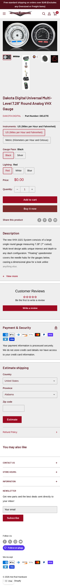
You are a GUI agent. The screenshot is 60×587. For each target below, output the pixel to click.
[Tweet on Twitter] (50, 220)
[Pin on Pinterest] (45, 220)
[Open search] (43, 13)
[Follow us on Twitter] (10, 542)
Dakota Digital (12, 116)
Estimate (12, 419)
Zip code (7, 401)
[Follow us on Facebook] (5, 542)
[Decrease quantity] (17, 189)
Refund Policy (10, 432)
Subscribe (13, 518)
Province (7, 388)
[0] (55, 13)
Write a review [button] (30, 308)
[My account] (49, 13)
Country (7, 374)
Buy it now (30, 208)
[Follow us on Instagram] (15, 542)
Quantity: (8, 189)
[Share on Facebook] (39, 220)
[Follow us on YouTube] (21, 542)
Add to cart (30, 199)
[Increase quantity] (32, 189)
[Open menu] (4, 14)
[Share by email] (55, 220)
